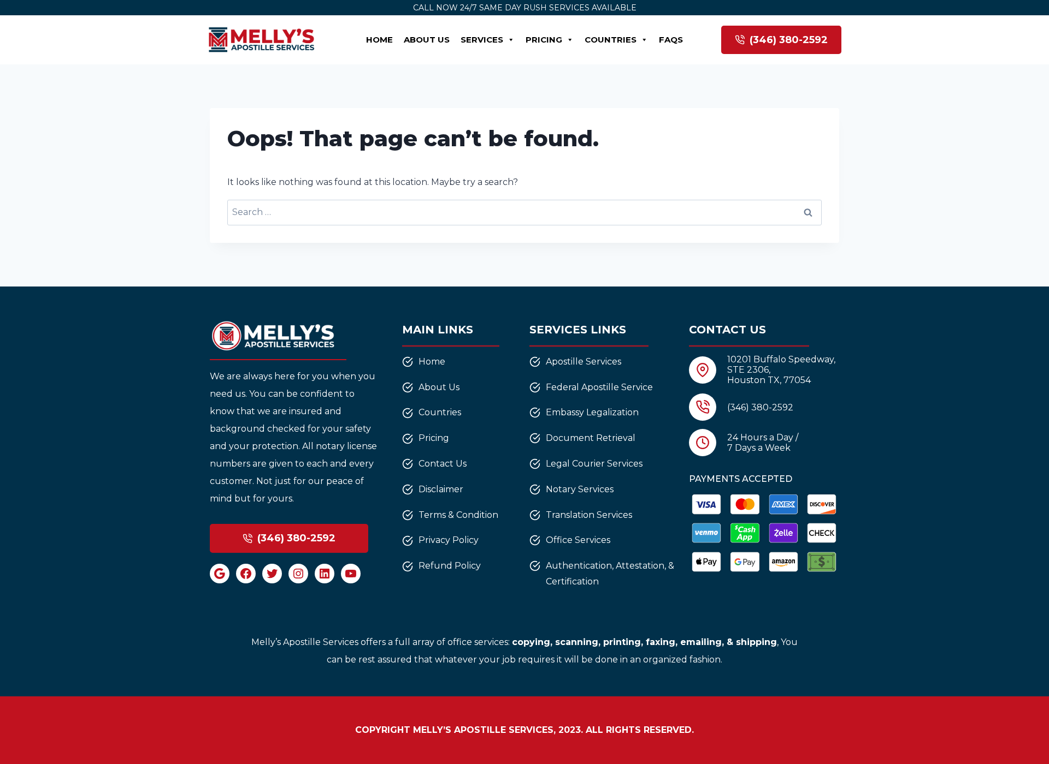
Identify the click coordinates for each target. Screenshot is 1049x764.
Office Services (578, 540)
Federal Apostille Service (599, 387)
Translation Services (589, 515)
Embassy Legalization (592, 412)
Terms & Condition (458, 515)
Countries (611, 39)
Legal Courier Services (594, 463)
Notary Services (580, 489)
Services (482, 39)
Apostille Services (583, 361)
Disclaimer (441, 489)
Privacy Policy (449, 540)
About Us (427, 39)
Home (379, 39)
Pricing (544, 39)
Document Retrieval (590, 438)
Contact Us (443, 463)
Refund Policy (450, 565)
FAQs (671, 39)
